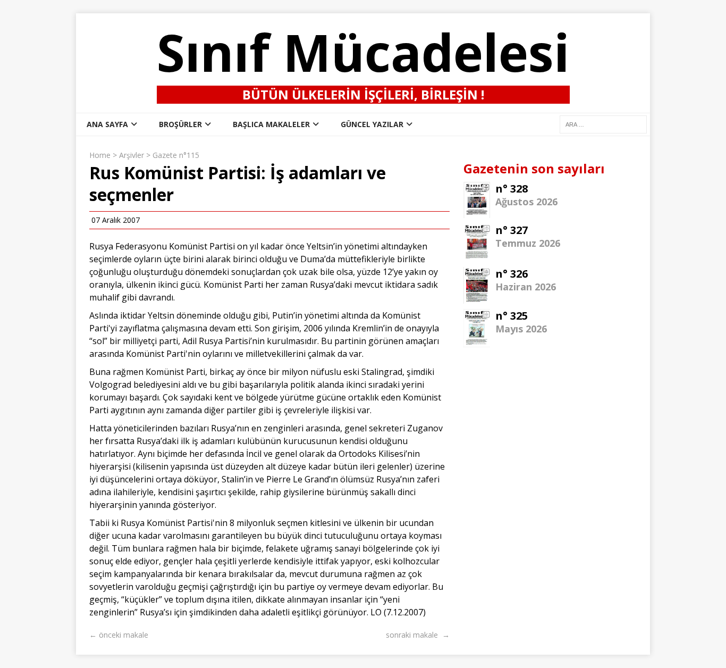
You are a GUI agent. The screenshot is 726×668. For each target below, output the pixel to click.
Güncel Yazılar (372, 124)
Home (100, 155)
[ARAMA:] (603, 124)
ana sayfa (107, 124)
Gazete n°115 (176, 155)
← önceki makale (118, 635)
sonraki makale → (418, 635)
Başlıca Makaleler (271, 124)
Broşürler (180, 124)
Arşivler (131, 155)
